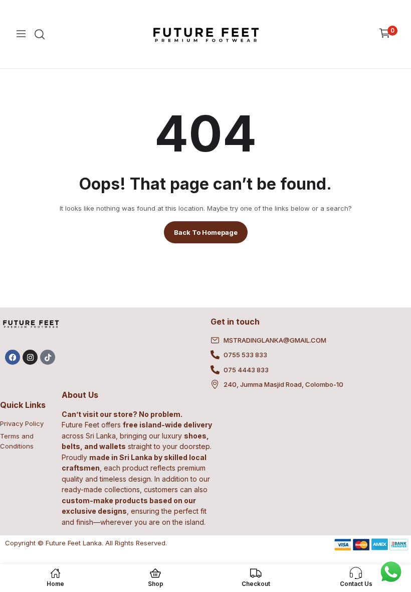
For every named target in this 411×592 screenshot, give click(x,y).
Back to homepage (206, 232)
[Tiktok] (47, 357)
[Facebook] (12, 357)
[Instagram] (30, 357)
